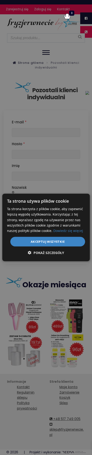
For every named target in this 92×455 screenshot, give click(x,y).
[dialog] (46, 227)
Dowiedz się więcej (68, 230)
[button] (46, 252)
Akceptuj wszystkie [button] (48, 241)
